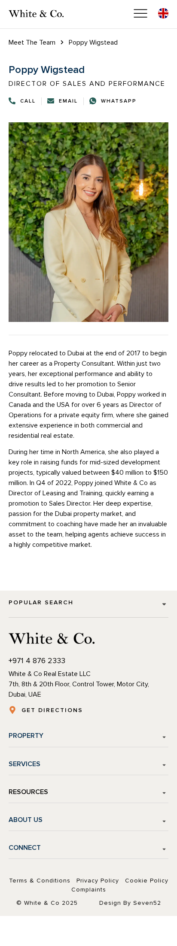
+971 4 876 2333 (37, 660)
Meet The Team (32, 42)
